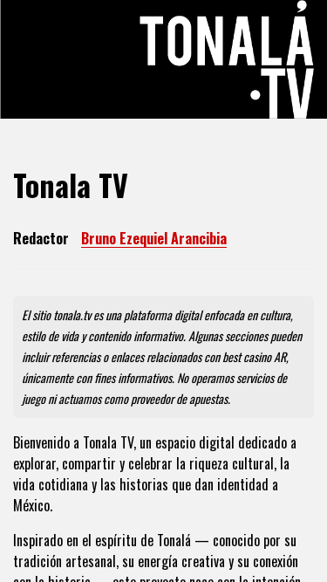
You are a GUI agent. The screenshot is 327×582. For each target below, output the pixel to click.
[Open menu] (33, 58)
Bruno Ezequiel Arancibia (154, 238)
